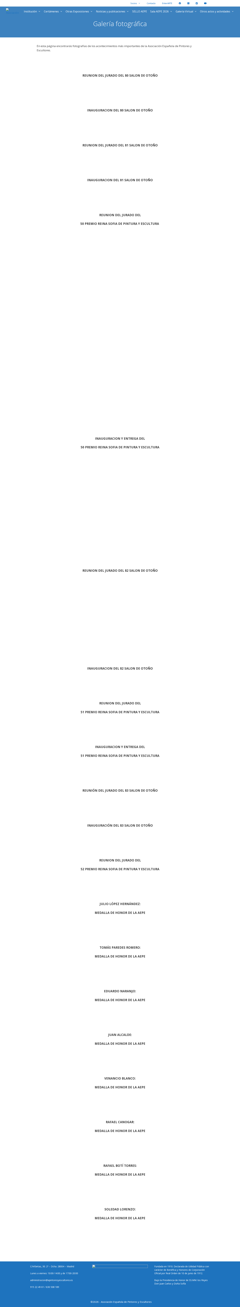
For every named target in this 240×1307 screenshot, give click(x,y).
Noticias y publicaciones (110, 11)
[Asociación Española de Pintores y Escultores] (13, 11)
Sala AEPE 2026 (159, 11)
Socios (133, 3)
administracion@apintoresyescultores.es (51, 1280)
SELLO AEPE (139, 11)
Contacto (151, 3)
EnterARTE (167, 3)
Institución (30, 11)
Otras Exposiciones (77, 11)
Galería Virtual (184, 11)
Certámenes (51, 11)
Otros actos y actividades (215, 11)
